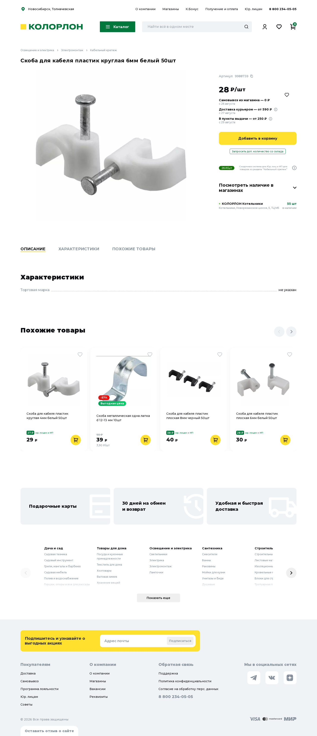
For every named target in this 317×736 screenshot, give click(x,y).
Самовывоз (29, 681)
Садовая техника (55, 554)
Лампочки (156, 572)
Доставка (28, 673)
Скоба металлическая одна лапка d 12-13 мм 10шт (123, 418)
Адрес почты (116, 641)
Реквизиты (98, 697)
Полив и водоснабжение (61, 578)
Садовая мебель (55, 572)
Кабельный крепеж (103, 50)
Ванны (206, 560)
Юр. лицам (254, 9)
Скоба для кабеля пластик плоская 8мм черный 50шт (187, 416)
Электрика (156, 560)
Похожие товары (133, 249)
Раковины (208, 566)
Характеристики (78, 249)
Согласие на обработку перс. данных (188, 689)
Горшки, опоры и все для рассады (67, 584)
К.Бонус (192, 9)
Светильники (158, 554)
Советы (26, 704)
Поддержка (168, 673)
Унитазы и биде (213, 578)
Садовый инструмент (58, 560)
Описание (33, 249)
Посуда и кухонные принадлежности (110, 556)
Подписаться (180, 641)
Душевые (208, 584)
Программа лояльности (39, 689)
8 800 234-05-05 (283, 9)
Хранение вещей (108, 582)
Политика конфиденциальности (184, 681)
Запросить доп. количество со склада (257, 151)
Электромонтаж (72, 50)
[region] (158, 256)
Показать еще (158, 598)
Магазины (171, 9)
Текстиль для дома (109, 564)
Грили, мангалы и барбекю (62, 566)
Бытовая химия (107, 576)
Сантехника (212, 548)
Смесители (209, 554)
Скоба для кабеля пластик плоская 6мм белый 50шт (257, 416)
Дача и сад (53, 548)
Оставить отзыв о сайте (49, 731)
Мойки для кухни (213, 572)
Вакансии (97, 689)
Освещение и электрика (37, 50)
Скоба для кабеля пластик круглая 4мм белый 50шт (47, 416)
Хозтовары (104, 570)
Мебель (102, 588)
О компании (145, 9)
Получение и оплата (221, 9)
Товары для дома (111, 548)
